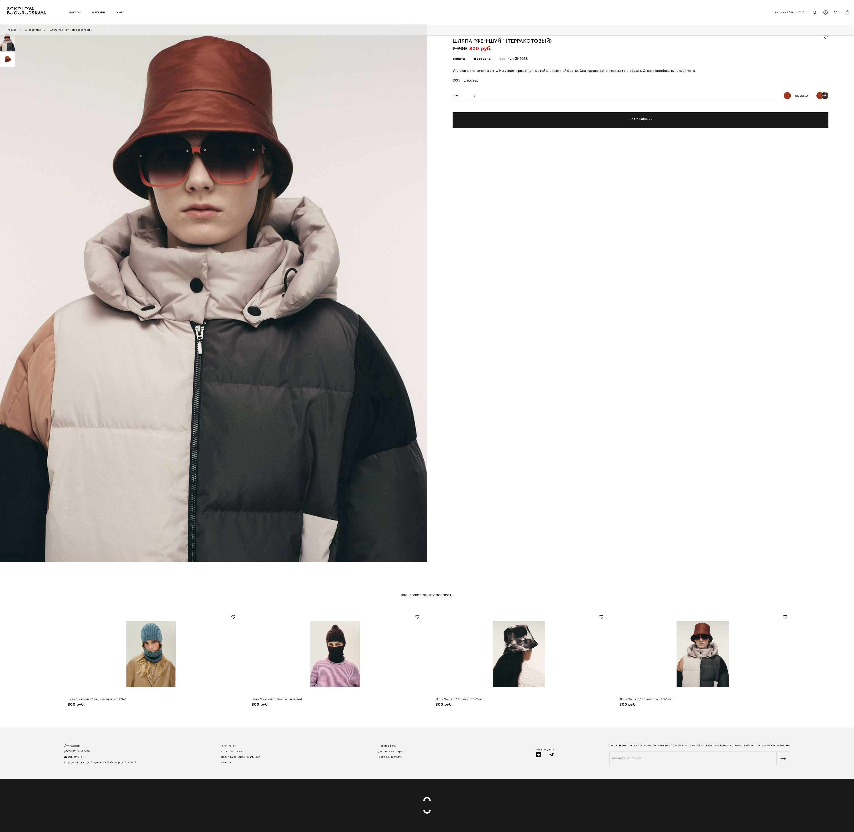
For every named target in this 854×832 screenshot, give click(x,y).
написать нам (75, 757)
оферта (226, 762)
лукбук (75, 12)
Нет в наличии (641, 119)
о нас (120, 12)
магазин (98, 12)
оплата (459, 58)
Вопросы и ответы (390, 757)
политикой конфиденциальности (698, 745)
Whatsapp (73, 745)
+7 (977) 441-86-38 (790, 12)
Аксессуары (33, 29)
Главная (11, 29)
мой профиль (387, 745)
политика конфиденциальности (241, 757)
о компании (228, 745)
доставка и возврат (391, 751)
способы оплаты (232, 751)
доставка (482, 58)
